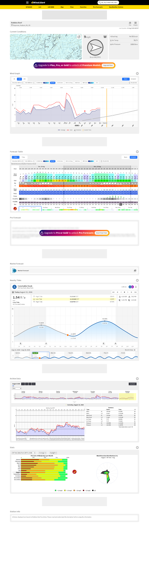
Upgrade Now (108, 65)
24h (24, 79)
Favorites (83, 7)
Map (62, 7)
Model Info (134, 83)
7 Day (23, 157)
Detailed (133, 79)
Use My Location (121, 2)
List (40, 7)
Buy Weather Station (116, 7)
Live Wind (51, 7)
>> (33, 384)
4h (14, 79)
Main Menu (27, 2)
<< (23, 384)
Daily (15, 157)
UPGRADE (29, 7)
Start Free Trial (101, 233)
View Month (132, 384)
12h (19, 79)
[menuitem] (14, 79)
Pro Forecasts (98, 7)
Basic (125, 79)
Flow (71, 7)
